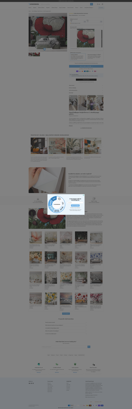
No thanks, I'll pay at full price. (75, 207)
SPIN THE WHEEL (75, 205)
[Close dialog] (83, 195)
